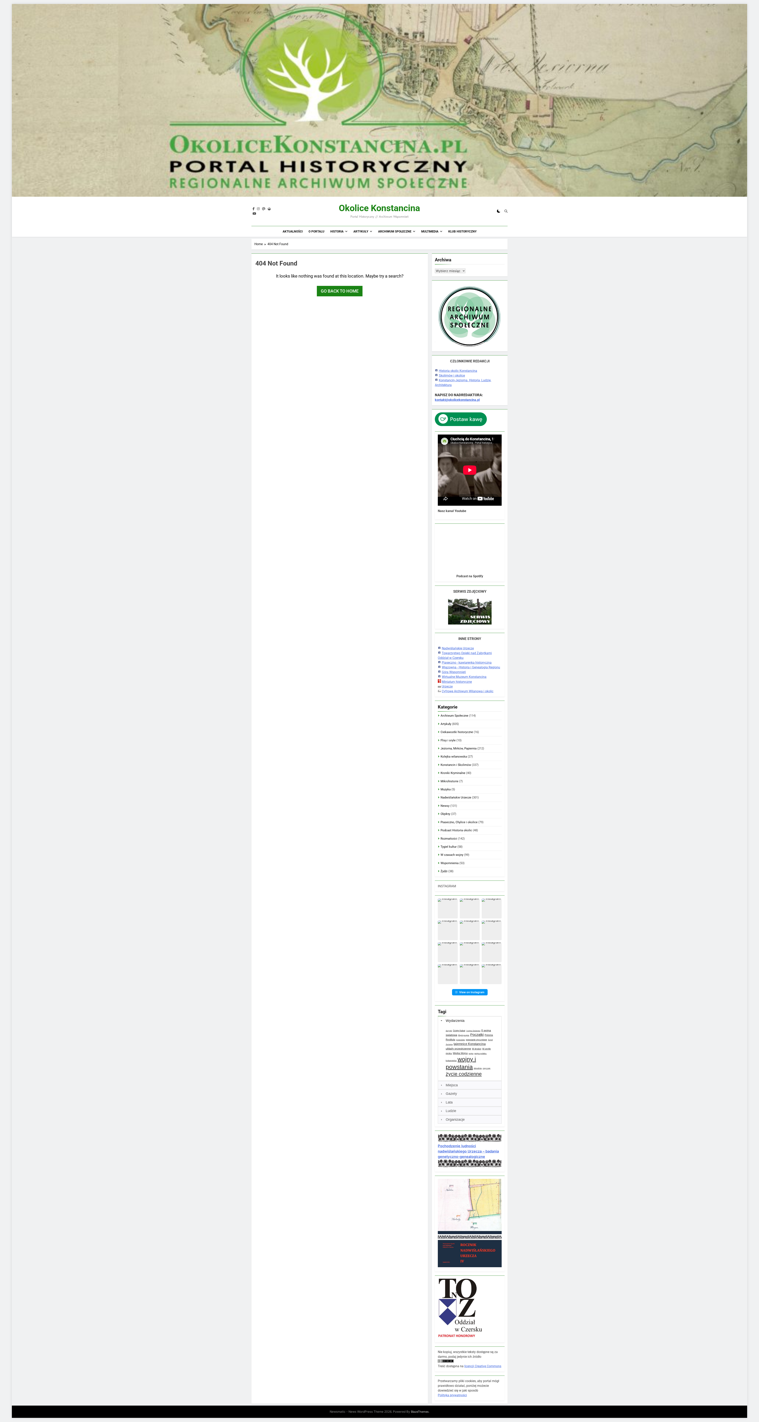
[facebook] (253, 209)
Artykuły (360, 231)
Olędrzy (445, 814)
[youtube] (254, 213)
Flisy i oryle (448, 740)
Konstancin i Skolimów (456, 765)
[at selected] (263, 209)
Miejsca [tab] (452, 1085)
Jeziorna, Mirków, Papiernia (459, 748)
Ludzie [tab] (451, 1111)
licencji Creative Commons (482, 1366)
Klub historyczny (462, 231)
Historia (337, 231)
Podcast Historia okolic (456, 830)
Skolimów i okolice (452, 375)
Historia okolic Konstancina (458, 371)
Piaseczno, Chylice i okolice (459, 822)
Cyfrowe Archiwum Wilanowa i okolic (467, 691)
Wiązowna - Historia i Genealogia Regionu (471, 667)
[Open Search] (506, 211)
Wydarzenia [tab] (455, 1021)
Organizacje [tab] (455, 1120)
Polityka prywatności (452, 1395)
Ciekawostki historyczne (457, 732)
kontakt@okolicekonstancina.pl (457, 400)
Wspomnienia (450, 863)
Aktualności (293, 231)
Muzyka (446, 789)
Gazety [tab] (451, 1094)
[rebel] (269, 209)
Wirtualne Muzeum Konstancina (464, 677)
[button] (448, 908)
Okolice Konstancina (379, 208)
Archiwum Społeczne (394, 231)
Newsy (445, 806)
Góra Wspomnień (454, 672)
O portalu (316, 231)
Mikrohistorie (449, 781)
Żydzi (444, 871)
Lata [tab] (449, 1102)
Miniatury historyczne (457, 682)
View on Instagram (471, 992)
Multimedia (429, 231)
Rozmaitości (449, 838)
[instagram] (258, 209)
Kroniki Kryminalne (453, 773)
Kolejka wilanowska (454, 756)
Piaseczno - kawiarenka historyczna (467, 662)
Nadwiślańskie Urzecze (458, 648)
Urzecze (447, 686)
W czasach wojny (452, 855)
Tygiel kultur (449, 846)
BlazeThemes (420, 1411)
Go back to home (340, 291)
